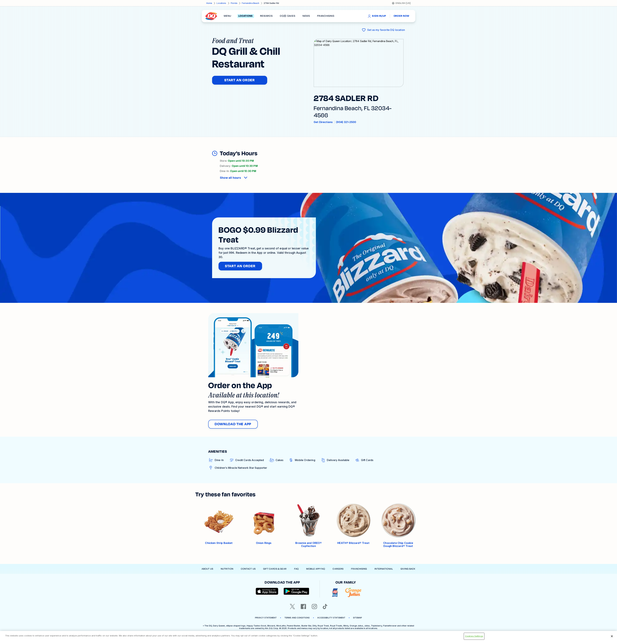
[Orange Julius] (353, 593)
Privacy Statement (266, 617)
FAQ (296, 569)
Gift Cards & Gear (275, 569)
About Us (207, 569)
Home (209, 3)
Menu (227, 16)
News (306, 16)
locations (245, 16)
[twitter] (292, 606)
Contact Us (248, 569)
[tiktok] (325, 606)
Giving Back (408, 569)
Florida (234, 3)
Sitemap (357, 617)
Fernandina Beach (250, 3)
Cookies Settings (474, 636)
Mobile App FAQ (315, 569)
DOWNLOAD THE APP (233, 424)
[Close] (611, 636)
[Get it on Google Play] (296, 591)
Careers (338, 569)
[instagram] (314, 606)
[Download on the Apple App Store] (267, 591)
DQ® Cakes (287, 16)
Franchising (359, 569)
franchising (325, 16)
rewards (266, 16)
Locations (221, 3)
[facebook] (303, 606)
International (384, 569)
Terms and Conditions (297, 617)
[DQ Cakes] (335, 593)
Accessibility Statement (331, 617)
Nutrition (227, 569)
